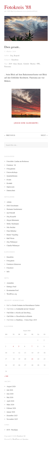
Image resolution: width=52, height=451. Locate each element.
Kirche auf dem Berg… (24, 312)
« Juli (6, 376)
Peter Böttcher (11, 231)
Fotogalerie (10, 260)
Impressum (10, 187)
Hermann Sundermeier (14, 209)
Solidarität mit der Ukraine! (25, 309)
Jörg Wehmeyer (12, 242)
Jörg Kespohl (14, 55)
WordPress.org (12, 294)
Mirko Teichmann (13, 223)
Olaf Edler (10, 312)
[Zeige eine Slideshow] (26, 123)
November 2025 (12, 419)
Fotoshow (10, 268)
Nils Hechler (11, 227)
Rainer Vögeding (12, 234)
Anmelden (10, 283)
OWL (38, 64)
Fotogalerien (11, 168)
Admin (9, 202)
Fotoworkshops (12, 172)
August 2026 (11, 386)
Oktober (33, 64)
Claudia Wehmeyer (13, 245)
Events (9, 179)
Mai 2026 (10, 397)
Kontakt (9, 183)
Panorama (7, 66)
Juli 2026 (10, 390)
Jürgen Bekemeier (13, 220)
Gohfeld (26, 64)
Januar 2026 (11, 412)
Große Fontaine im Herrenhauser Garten (26, 305)
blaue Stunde (17, 64)
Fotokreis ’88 (11, 165)
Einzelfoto (15, 60)
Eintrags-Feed (11, 286)
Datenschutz (11, 190)
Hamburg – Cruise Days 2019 (26, 320)
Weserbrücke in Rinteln (24, 316)
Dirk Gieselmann (12, 205)
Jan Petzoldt (11, 213)
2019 (10, 64)
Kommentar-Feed (12, 290)
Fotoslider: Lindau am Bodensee (18, 161)
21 (32, 359)
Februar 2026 (11, 408)
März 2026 (10, 404)
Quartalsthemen (12, 176)
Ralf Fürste (10, 238)
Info (8, 271)
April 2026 (10, 401)
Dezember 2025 (12, 415)
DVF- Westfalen (12, 430)
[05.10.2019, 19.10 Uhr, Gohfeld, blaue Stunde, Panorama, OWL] (26, 103)
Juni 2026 (10, 393)
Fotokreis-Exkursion (14, 264)
